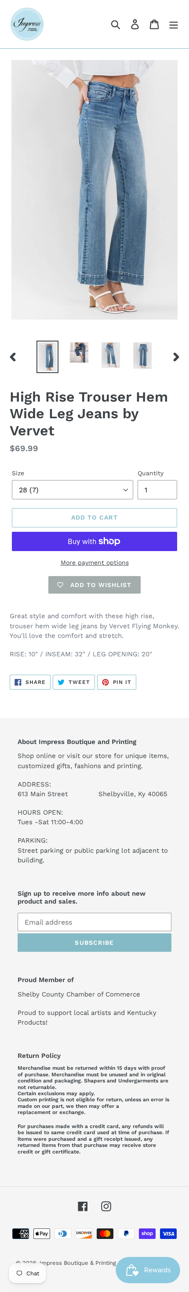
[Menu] (173, 24)
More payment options (95, 562)
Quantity (151, 473)
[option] (47, 356)
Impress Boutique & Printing (78, 1263)
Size (18, 473)
